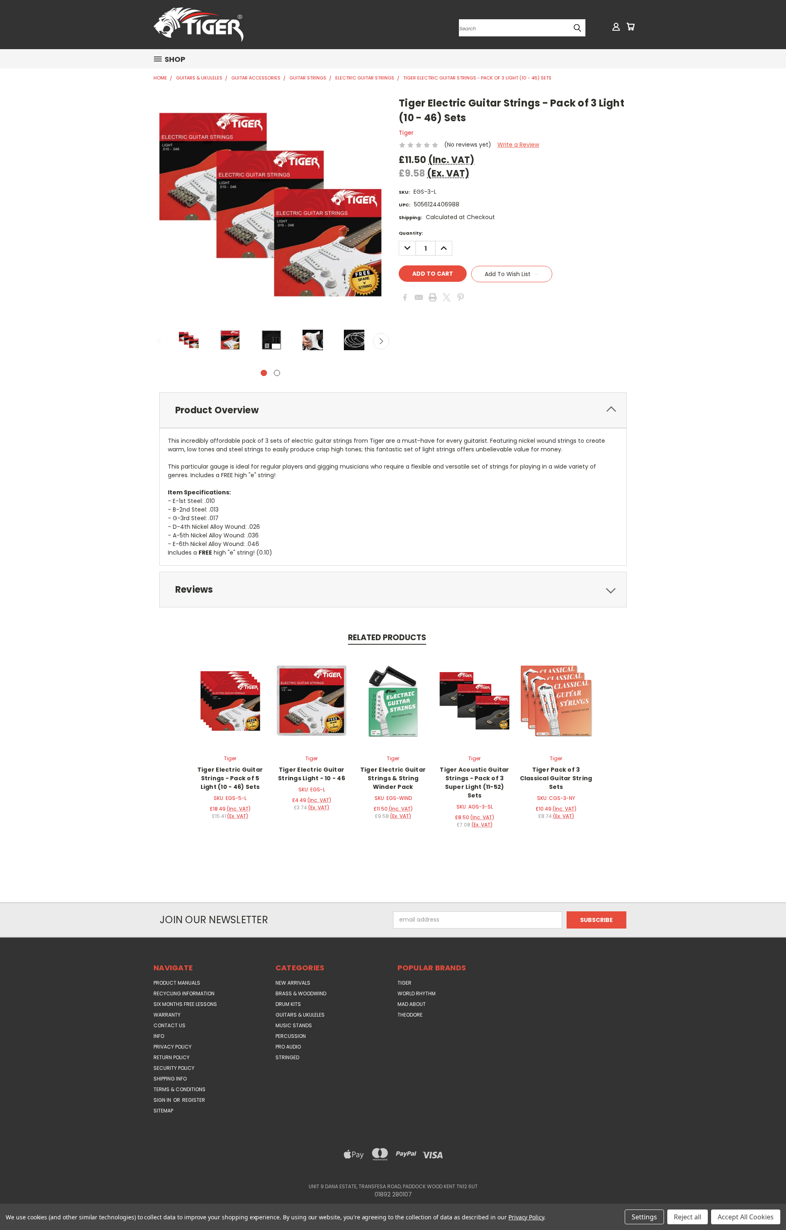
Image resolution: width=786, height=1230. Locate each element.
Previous (159, 341)
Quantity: (411, 233)
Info (159, 1036)
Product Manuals (177, 982)
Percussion (291, 1036)
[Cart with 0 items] (630, 27)
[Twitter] (447, 297)
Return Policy (172, 1057)
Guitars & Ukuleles (300, 1014)
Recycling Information (184, 993)
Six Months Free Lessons (185, 1004)
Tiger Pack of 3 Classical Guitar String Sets (556, 778)
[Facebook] (405, 297)
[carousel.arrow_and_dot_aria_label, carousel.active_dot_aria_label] (264, 373)
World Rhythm (417, 993)
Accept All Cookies (746, 1216)
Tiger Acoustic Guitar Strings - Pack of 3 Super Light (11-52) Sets (474, 783)
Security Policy (174, 1068)
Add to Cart (230, 699)
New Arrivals (293, 982)
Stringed (287, 1057)
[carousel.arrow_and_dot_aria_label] (277, 373)
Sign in (163, 1099)
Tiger (404, 982)
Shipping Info (170, 1078)
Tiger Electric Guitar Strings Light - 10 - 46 (311, 774)
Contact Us (169, 1025)
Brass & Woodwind (301, 993)
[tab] (393, 410)
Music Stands (294, 1025)
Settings (644, 1216)
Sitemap (163, 1110)
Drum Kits (288, 1004)
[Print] (433, 297)
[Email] (419, 297)
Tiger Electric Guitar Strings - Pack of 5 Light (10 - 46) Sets (230, 778)
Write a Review (518, 144)
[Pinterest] (460, 297)
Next (381, 341)
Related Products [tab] (387, 637)
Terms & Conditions (180, 1089)
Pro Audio (288, 1046)
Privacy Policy (173, 1046)
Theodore (410, 1014)
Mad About (412, 1004)
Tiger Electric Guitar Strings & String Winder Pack (393, 778)
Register (193, 1099)
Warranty (167, 1014)
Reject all (687, 1216)
